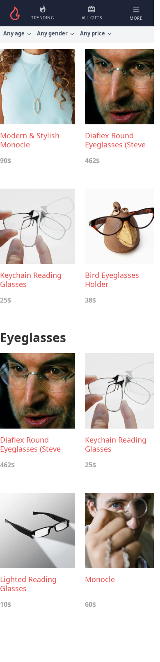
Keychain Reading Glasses (31, 279)
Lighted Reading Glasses (28, 584)
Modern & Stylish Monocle (29, 140)
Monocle (100, 579)
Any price (92, 33)
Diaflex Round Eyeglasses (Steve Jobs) (115, 140)
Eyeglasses (33, 337)
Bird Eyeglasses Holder (112, 279)
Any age (14, 33)
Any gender (52, 33)
